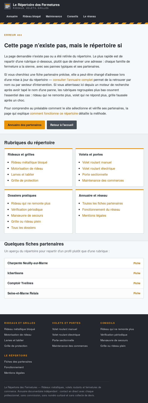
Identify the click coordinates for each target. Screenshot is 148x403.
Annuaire (12, 16)
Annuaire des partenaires (24, 125)
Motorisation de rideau (27, 168)
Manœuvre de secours (27, 215)
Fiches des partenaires (18, 361)
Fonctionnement (14, 367)
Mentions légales (94, 215)
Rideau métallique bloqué (29, 162)
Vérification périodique (27, 209)
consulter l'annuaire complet (73, 79)
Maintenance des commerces (103, 180)
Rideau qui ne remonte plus (30, 203)
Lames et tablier (22, 174)
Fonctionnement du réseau (101, 209)
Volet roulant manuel (97, 162)
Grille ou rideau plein (26, 221)
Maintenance (54, 16)
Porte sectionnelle (95, 174)
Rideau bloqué (32, 16)
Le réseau (89, 16)
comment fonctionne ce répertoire (54, 113)
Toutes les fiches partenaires (102, 203)
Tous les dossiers (23, 227)
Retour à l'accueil (61, 125)
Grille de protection (24, 180)
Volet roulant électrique (98, 168)
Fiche (137, 263)
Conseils (72, 16)
